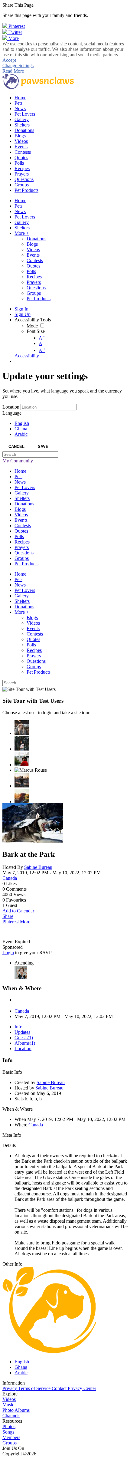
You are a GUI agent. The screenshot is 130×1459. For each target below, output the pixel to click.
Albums (25, 1043)
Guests (24, 1037)
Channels (11, 1415)
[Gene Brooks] (22, 759)
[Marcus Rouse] (31, 770)
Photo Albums (16, 1410)
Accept (9, 60)
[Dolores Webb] (22, 780)
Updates (22, 1032)
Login (8, 952)
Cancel (16, 446)
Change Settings (18, 65)
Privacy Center (82, 1388)
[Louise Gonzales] (22, 743)
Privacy (10, 1388)
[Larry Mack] (22, 796)
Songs (8, 1431)
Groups (9, 1442)
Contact (60, 1388)
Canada (9, 878)
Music (8, 1404)
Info (18, 1026)
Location (10, 406)
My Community (17, 460)
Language (11, 413)
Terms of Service (35, 1388)
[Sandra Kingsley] (22, 727)
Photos (8, 1426)
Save (43, 446)
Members (11, 1437)
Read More (13, 71)
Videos (9, 1399)
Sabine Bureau (38, 867)
